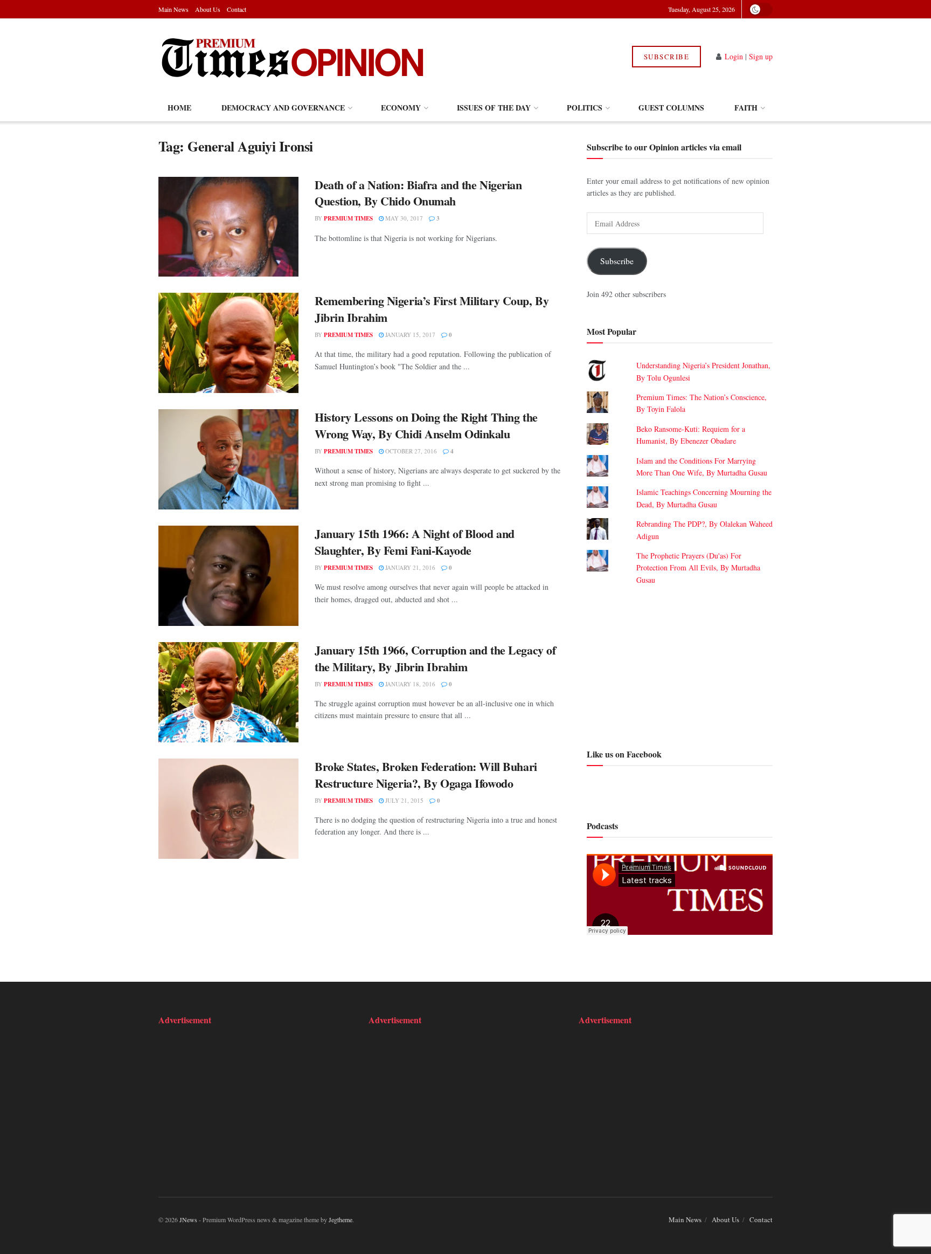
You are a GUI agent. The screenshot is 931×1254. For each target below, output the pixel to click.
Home (179, 107)
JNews (188, 1219)
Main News (173, 9)
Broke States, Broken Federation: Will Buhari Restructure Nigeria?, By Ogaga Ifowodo (426, 774)
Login (734, 56)
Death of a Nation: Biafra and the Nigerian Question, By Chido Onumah (418, 193)
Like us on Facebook (624, 754)
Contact (236, 9)
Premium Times (348, 218)
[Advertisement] (680, 665)
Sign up (761, 56)
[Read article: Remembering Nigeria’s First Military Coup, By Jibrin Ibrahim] (228, 343)
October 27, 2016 (410, 451)
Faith (746, 107)
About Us (207, 9)
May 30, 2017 (403, 218)
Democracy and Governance (283, 107)
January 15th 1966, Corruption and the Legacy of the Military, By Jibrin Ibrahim (435, 658)
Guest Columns (671, 107)
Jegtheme (340, 1219)
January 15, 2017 (409, 334)
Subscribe (667, 56)
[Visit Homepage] (292, 57)
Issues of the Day (494, 107)
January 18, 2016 (409, 684)
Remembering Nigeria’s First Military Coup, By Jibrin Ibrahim (431, 309)
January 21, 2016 (409, 567)
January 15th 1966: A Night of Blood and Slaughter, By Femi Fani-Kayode (415, 542)
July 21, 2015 (403, 800)
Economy (401, 107)
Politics (584, 107)
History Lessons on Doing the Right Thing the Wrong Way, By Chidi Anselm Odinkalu (426, 425)
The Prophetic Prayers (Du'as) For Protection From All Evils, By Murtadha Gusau (698, 567)
